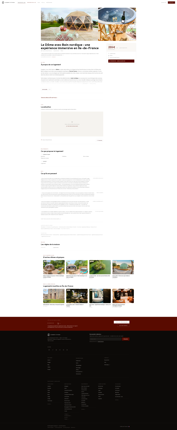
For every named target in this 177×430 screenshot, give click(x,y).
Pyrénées (100, 392)
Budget (49, 362)
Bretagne (66, 386)
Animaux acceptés (84, 406)
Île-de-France (67, 400)
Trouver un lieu (22, 2)
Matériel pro (73, 427)
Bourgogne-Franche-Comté (70, 407)
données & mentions (101, 341)
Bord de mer (100, 386)
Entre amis (117, 390)
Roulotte (49, 388)
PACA (66, 388)
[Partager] (134, 26)
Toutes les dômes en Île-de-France (49, 97)
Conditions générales (58, 427)
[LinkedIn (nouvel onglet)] (56, 349)
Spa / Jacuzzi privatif (85, 386)
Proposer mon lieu (31, 2)
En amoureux (118, 386)
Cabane (49, 386)
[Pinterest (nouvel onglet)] (67, 349)
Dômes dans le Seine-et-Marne (46, 234)
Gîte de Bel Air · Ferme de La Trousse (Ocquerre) (49, 227)
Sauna (82, 391)
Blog (39, 2)
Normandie (67, 396)
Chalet (49, 398)
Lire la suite (46, 89)
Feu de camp (83, 404)
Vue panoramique (84, 393)
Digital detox (117, 394)
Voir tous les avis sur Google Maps (50, 218)
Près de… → (66, 419)
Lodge (49, 396)
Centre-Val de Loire (68, 409)
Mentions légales (51, 427)
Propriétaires (79, 358)
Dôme (49, 392)
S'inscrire (126, 339)
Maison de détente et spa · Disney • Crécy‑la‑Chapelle (50, 228)
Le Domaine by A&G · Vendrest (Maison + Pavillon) (68, 227)
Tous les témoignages (121, 322)
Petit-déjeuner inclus (85, 395)
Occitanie (66, 392)
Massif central (101, 394)
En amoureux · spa (119, 396)
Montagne (100, 388)
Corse (66, 411)
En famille (117, 388)
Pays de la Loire (67, 402)
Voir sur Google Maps (72, 126)
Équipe (49, 369)
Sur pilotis (83, 400)
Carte (49, 360)
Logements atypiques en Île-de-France (84, 234)
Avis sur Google (123, 325)
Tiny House (50, 400)
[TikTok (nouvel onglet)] (52, 349)
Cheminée (83, 397)
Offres (77, 369)
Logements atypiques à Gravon (97, 234)
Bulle (49, 394)
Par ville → (66, 417)
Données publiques (66, 427)
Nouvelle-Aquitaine (68, 390)
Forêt (99, 396)
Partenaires (49, 2)
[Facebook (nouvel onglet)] (63, 349)
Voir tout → (49, 403)
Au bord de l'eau (84, 398)
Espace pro (163, 2)
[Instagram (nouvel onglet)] (49, 349)
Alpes (99, 390)
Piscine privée (84, 389)
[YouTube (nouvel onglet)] (59, 349)
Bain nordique (84, 388)
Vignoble (100, 398)
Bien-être (117, 392)
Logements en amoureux (45, 236)
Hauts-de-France (68, 404)
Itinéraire (100, 140)
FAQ (105, 362)
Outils (43, 2)
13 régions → (67, 414)
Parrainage (78, 367)
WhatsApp (106, 364)
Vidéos (49, 367)
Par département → (68, 415)
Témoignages (78, 365)
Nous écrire (106, 360)
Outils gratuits (79, 371)
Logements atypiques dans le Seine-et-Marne (68, 234)
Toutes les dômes (56, 234)
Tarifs (77, 363)
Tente (49, 390)
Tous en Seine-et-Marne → (65, 228)
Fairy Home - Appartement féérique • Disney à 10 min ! (87, 227)
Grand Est (66, 398)
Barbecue (83, 402)
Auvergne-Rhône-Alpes (69, 394)
